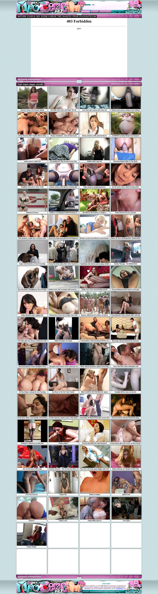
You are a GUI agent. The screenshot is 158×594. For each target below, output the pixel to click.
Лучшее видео (105, 11)
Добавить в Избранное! (29, 79)
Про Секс (87, 4)
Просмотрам (125, 84)
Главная (95, 11)
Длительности (136, 84)
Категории (85, 11)
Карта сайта (106, 583)
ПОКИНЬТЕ (119, 588)
